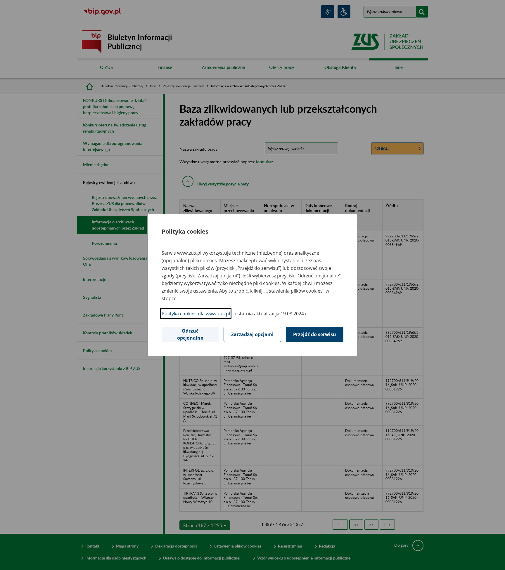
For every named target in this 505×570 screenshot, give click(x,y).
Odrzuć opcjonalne (190, 334)
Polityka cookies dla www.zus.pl (196, 313)
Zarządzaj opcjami (252, 334)
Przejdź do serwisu (314, 334)
